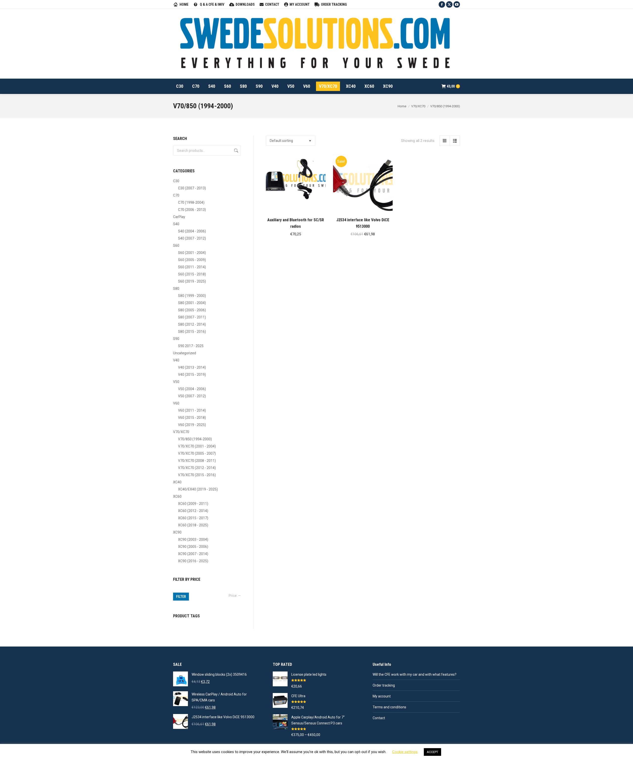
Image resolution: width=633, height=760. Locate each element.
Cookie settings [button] (405, 752)
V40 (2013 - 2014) (192, 367)
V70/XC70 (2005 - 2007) (197, 453)
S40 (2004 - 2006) (192, 231)
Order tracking (384, 685)
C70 (176, 195)
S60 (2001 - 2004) (192, 253)
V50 (176, 382)
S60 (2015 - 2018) (192, 274)
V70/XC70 (181, 432)
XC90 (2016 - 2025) (193, 561)
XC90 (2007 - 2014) (193, 554)
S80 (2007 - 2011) (192, 317)
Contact (379, 718)
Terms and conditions (389, 707)
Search (235, 151)
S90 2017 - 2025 (190, 346)
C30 (176, 181)
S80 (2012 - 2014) (192, 324)
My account (382, 696)
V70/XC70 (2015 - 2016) (197, 475)
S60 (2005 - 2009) (192, 260)
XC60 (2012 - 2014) (193, 511)
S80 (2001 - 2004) (192, 303)
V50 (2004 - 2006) (192, 389)
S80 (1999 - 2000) (192, 296)
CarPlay (179, 217)
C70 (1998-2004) (191, 202)
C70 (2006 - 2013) (192, 210)
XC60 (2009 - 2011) (193, 504)
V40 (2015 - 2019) (192, 375)
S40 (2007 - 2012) (192, 238)
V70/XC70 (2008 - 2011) (197, 461)
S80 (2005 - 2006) (192, 310)
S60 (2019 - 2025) (192, 281)
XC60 (177, 496)
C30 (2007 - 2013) (192, 188)
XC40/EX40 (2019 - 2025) (198, 489)
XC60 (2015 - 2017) (193, 518)
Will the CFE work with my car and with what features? (414, 674)
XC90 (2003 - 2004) (193, 539)
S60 (176, 245)
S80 (176, 289)
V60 (176, 403)
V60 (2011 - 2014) (192, 410)
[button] (319, 207)
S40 (176, 224)
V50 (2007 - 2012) (192, 396)
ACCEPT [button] (432, 752)
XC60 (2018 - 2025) (193, 525)
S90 (176, 339)
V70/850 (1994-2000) (195, 439)
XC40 (177, 482)
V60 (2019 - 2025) (192, 425)
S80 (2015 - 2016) (192, 332)
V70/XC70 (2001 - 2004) (197, 446)
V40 (176, 360)
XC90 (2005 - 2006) (193, 547)
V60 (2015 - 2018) (192, 418)
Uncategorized (184, 353)
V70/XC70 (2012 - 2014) (197, 468)
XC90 (177, 532)
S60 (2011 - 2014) (192, 267)
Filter (181, 597)
